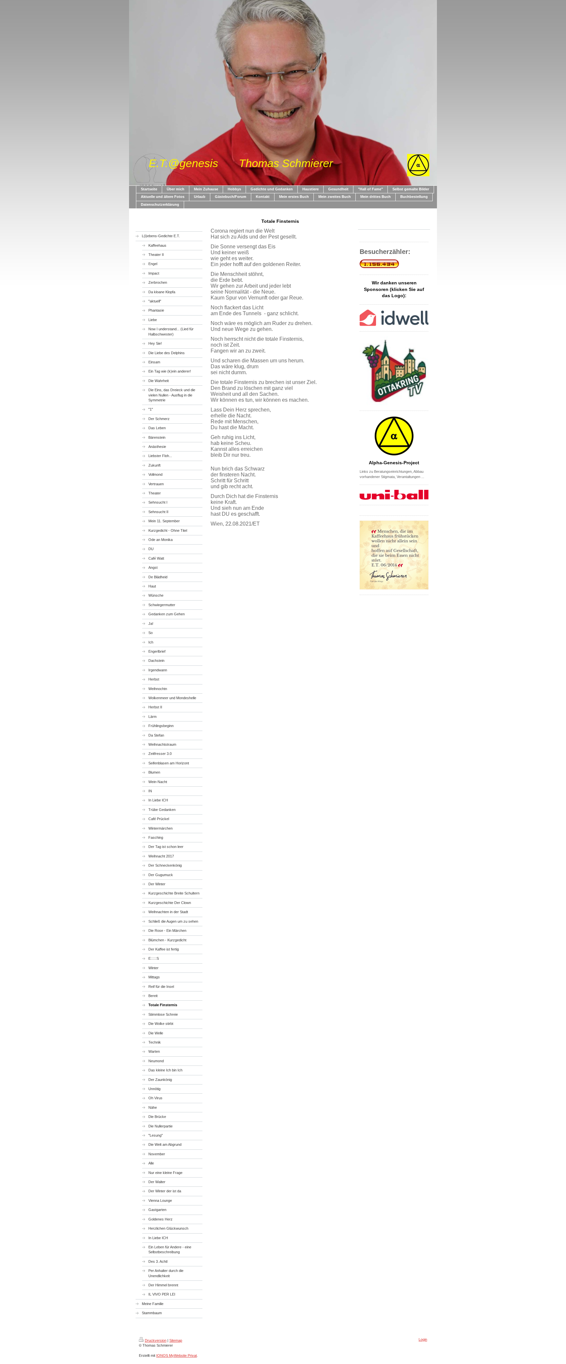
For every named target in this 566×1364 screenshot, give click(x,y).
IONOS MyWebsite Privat (176, 1355)
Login (423, 1339)
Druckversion (155, 1340)
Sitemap (175, 1340)
